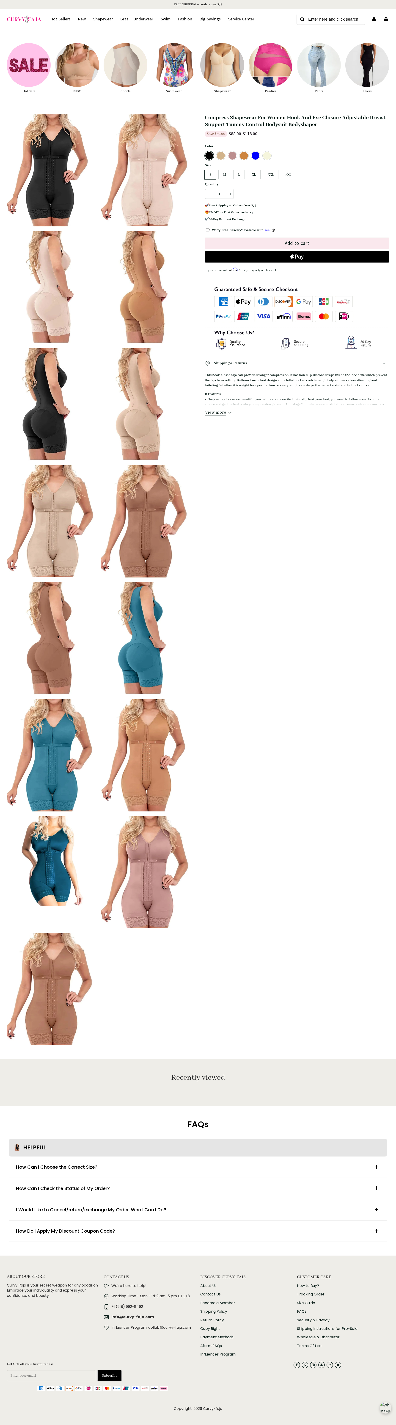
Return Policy (212, 1320)
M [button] (224, 175)
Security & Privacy (313, 1320)
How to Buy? (308, 1285)
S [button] (210, 175)
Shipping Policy (213, 1311)
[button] (209, 155)
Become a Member (217, 1303)
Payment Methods (217, 1337)
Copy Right (210, 1328)
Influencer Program (218, 1354)
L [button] (239, 175)
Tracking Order (310, 1294)
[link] (241, 19)
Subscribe (109, 1376)
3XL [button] (288, 175)
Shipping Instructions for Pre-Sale (327, 1328)
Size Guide (306, 1303)
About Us (208, 1285)
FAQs (301, 1311)
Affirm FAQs (211, 1345)
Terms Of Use (309, 1345)
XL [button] (254, 175)
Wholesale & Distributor (318, 1337)
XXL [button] (271, 175)
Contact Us (210, 1294)
